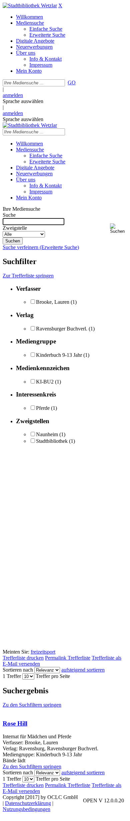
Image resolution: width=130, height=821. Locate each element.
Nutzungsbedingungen (26, 809)
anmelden (13, 95)
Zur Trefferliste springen (28, 275)
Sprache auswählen (23, 101)
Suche (9, 215)
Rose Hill (15, 723)
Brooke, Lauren (52, 302)
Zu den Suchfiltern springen (32, 705)
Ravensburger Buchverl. (61, 328)
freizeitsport (43, 652)
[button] (118, 228)
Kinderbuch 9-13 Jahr (59, 355)
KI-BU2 (45, 381)
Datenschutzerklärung (28, 803)
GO (72, 82)
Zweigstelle (15, 228)
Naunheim (47, 434)
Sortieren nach (18, 670)
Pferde (43, 408)
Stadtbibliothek (52, 441)
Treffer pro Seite (53, 676)
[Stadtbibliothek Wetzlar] (30, 5)
